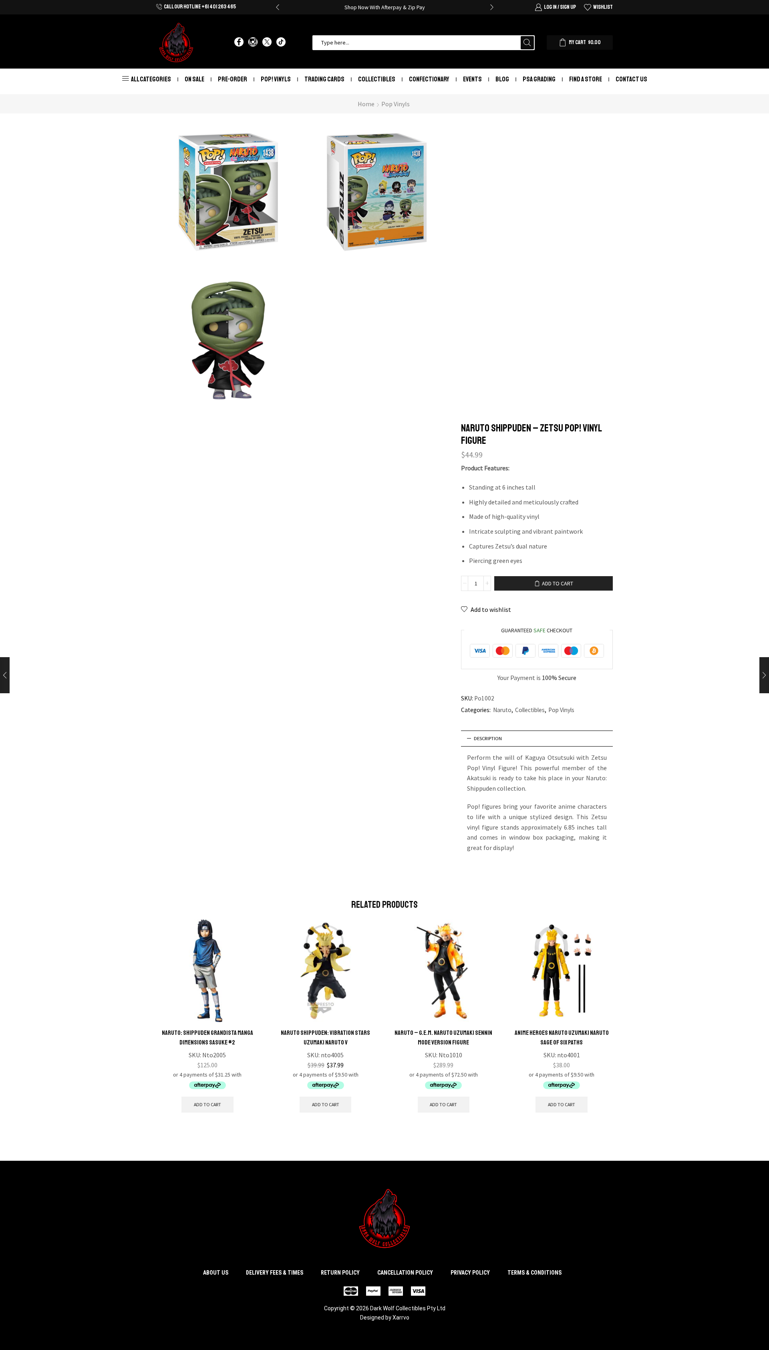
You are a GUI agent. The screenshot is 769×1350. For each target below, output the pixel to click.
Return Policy (340, 1272)
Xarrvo (401, 1317)
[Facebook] (239, 42)
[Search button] (527, 42)
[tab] (537, 738)
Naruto (502, 710)
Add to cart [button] (207, 1104)
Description (488, 738)
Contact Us (631, 79)
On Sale (194, 79)
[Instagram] (253, 42)
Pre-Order (232, 79)
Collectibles (376, 79)
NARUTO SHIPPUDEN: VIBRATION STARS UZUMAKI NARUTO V (325, 1037)
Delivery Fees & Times (274, 1272)
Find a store (585, 79)
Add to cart (557, 583)
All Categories (151, 79)
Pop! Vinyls (276, 79)
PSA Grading (539, 79)
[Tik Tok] (281, 42)
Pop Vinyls (395, 104)
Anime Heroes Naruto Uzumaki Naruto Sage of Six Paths (562, 1037)
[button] (277, 7)
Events (472, 79)
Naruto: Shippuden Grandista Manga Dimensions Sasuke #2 (207, 1037)
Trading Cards (324, 79)
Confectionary (429, 79)
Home (366, 104)
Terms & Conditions (534, 1272)
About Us (215, 1272)
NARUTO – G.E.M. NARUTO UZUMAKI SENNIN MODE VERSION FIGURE (443, 1037)
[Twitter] (267, 42)
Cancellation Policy (405, 1272)
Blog (502, 79)
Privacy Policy (470, 1272)
